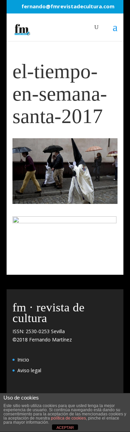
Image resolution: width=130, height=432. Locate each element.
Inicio (23, 359)
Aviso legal (29, 370)
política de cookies (68, 418)
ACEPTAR (65, 427)
